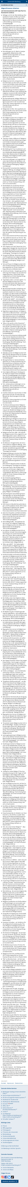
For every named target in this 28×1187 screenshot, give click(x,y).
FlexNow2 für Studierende (10, 1099)
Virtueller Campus (8, 1119)
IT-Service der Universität (10, 1132)
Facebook (6, 1177)
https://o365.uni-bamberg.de (11, 1117)
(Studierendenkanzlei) (9, 1109)
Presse (5, 1126)
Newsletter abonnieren (8, 1181)
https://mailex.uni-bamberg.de (12, 1115)
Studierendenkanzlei (9, 1136)
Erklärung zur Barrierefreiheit (10, 1146)
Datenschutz (19, 1083)
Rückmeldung (7, 1134)
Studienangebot (7, 1142)
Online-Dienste (7, 1108)
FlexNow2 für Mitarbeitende (11, 1102)
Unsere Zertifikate (8, 1170)
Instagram (2, 1177)
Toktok (12, 1177)
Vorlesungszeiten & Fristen (11, 1140)
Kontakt (3, 1083)
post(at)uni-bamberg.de (12, 1165)
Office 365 (6, 1106)
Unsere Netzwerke (8, 1167)
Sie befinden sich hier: (7, 5)
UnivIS (4, 1111)
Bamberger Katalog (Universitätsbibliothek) (14, 1092)
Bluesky (9, 1177)
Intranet (5, 1104)
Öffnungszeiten (7, 1128)
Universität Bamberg (14, 1)
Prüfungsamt (7, 1130)
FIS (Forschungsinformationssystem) (13, 1097)
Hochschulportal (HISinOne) (11, 1095)
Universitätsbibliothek (9, 1138)
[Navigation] (2, 2)
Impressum (10, 1083)
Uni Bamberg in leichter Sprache (10, 1148)
